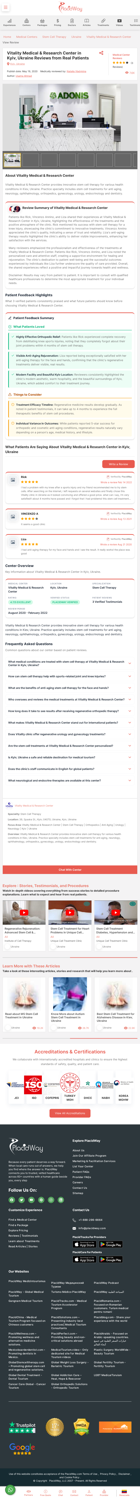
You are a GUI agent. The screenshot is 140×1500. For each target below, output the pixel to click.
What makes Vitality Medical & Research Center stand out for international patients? (63, 722)
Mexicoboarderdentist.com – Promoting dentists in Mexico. (27, 1353)
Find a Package (18, 1225)
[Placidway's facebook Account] (12, 1200)
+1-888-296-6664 (91, 1219)
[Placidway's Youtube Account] (31, 1200)
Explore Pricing (18, 1230)
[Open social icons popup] (101, 53)
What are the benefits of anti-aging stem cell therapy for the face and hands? (58, 688)
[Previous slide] (8, 928)
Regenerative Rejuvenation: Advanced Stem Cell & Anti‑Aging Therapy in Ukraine (22, 930)
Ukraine (76, 36)
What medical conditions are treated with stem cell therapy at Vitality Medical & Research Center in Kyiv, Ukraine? (66, 663)
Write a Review (118, 464)
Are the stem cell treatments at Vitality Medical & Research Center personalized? (60, 745)
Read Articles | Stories (23, 1246)
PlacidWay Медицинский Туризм (67, 1284)
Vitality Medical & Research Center (108, 36)
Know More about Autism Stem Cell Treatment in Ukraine (68, 1017)
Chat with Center (70, 869)
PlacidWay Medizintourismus (27, 1281)
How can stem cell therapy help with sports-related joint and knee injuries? (57, 676)
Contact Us (80, 1187)
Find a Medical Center (23, 1219)
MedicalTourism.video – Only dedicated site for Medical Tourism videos (69, 1353)
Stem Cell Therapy (54, 36)
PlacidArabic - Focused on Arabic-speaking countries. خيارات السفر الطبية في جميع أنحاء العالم (111, 1339)
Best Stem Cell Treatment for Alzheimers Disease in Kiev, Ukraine (115, 1017)
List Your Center (83, 1166)
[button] (12, 160)
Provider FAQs (82, 1177)
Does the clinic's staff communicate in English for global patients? (51, 769)
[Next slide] (132, 117)
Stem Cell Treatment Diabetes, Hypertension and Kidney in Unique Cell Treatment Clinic (114, 930)
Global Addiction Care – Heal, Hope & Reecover (66, 1376)
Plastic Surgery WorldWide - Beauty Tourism (112, 1351)
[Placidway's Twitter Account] (21, 1200)
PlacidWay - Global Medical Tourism (26, 1293)
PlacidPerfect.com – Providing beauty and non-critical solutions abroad (68, 1337)
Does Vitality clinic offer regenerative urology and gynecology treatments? (57, 734)
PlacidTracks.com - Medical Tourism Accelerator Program (69, 1304)
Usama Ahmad (24, 75)
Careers (78, 1182)
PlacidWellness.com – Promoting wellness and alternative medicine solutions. (24, 1339)
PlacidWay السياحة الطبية (109, 1291)
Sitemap (78, 1193)
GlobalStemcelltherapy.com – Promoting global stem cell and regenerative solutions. (27, 1366)
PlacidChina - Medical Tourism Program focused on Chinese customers (27, 1321)
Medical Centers (26, 36)
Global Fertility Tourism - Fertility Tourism (110, 1364)
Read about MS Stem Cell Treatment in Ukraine (21, 1015)
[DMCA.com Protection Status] (81, 1427)
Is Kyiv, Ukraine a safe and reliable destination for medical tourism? (51, 757)
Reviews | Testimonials (23, 1235)
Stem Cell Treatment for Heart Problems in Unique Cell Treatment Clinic (70, 930)
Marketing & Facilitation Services (94, 1161)
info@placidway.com (92, 1228)
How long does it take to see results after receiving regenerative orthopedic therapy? (63, 711)
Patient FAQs (81, 1171)
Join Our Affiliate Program (89, 1155)
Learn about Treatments (24, 1241)
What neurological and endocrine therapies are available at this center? (54, 780)
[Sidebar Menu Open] (6, 7)
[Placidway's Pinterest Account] (41, 1200)
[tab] (36, 957)
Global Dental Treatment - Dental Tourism (25, 1376)
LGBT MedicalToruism (108, 1375)
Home (7, 36)
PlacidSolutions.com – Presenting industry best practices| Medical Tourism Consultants (68, 1323)
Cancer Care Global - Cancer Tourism (27, 1386)
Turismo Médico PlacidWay (68, 1291)
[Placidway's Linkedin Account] (61, 1200)
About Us (78, 1150)
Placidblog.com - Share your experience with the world (112, 1319)
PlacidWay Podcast (106, 1282)
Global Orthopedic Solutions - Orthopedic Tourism (69, 1386)
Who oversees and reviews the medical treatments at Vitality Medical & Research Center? (66, 699)
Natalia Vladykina (76, 71)
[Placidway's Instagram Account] (51, 1200)
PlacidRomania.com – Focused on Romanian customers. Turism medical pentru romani (111, 1306)
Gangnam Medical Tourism (26, 1300)
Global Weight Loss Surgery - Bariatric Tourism (70, 1364)
